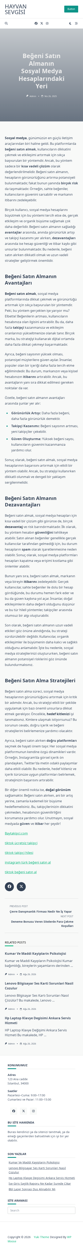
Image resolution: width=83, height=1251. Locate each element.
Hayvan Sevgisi (16, 9)
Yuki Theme (41, 1237)
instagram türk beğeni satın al (28, 862)
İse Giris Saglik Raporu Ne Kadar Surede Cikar (40, 1183)
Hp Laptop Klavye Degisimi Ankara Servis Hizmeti (42, 1178)
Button (71, 9)
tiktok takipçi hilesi (19, 852)
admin (33, 96)
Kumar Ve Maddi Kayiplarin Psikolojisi (35, 953)
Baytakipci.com (16, 833)
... (72, 965)
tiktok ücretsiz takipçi (21, 843)
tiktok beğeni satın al (21, 872)
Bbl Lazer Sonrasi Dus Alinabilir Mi (32, 1189)
